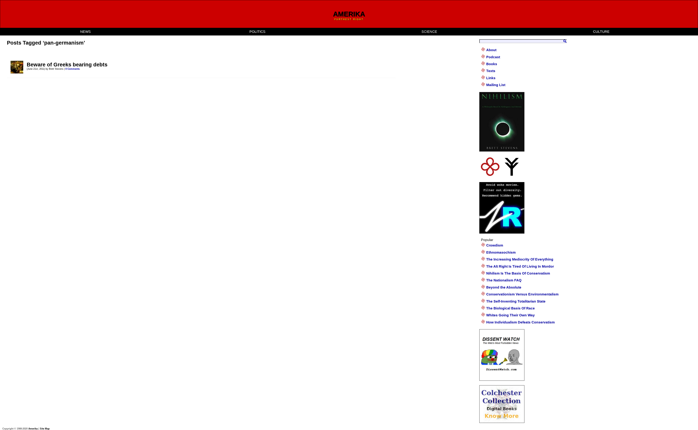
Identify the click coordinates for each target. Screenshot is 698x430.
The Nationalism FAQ (504, 280)
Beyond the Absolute (503, 287)
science (429, 31)
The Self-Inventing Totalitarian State (515, 301)
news (85, 31)
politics (257, 31)
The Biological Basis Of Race (510, 308)
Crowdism (494, 245)
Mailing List (495, 85)
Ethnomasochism (501, 252)
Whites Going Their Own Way (510, 315)
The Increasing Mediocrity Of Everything (519, 259)
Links (491, 78)
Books (491, 64)
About (491, 50)
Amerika (33, 428)
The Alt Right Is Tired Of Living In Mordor (520, 266)
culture (601, 31)
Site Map (45, 428)
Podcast (493, 57)
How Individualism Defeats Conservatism (520, 322)
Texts (490, 71)
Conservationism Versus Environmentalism (522, 294)
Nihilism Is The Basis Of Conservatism (518, 273)
